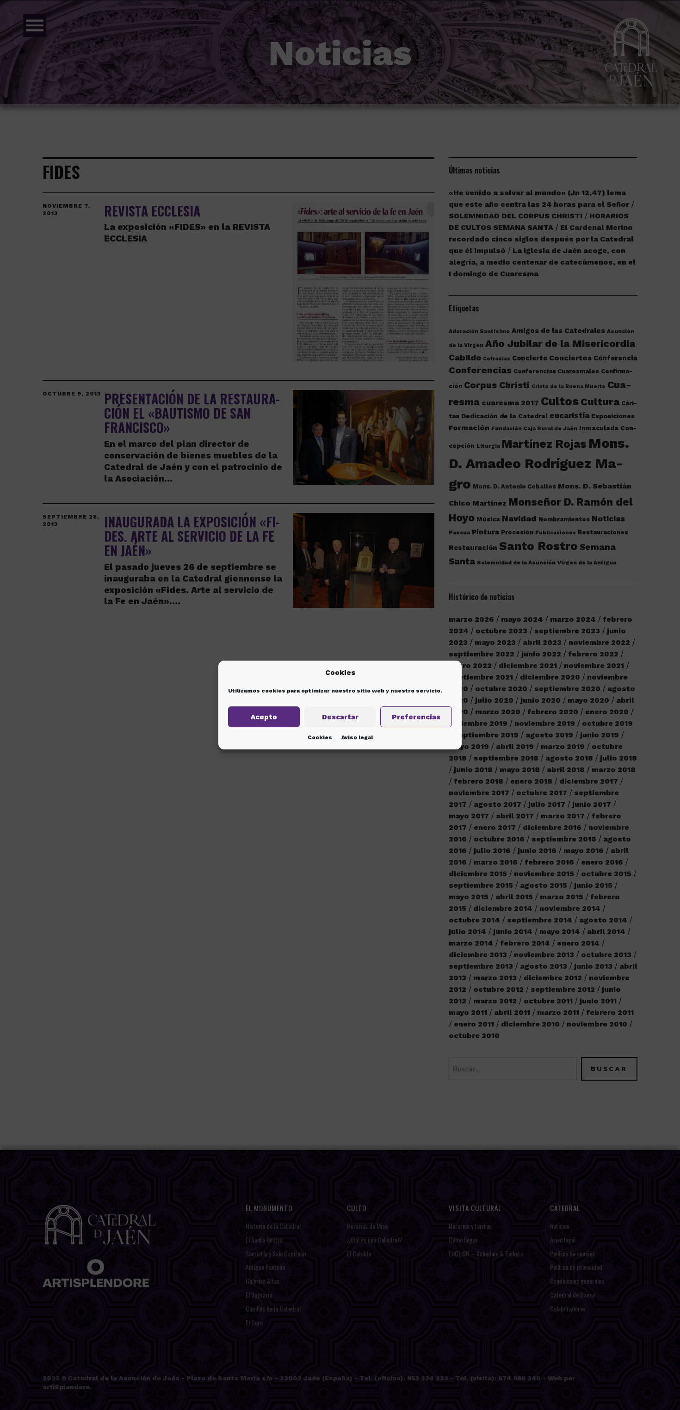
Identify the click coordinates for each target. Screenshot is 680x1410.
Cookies (320, 737)
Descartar (340, 717)
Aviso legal (357, 737)
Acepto (264, 717)
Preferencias (416, 717)
